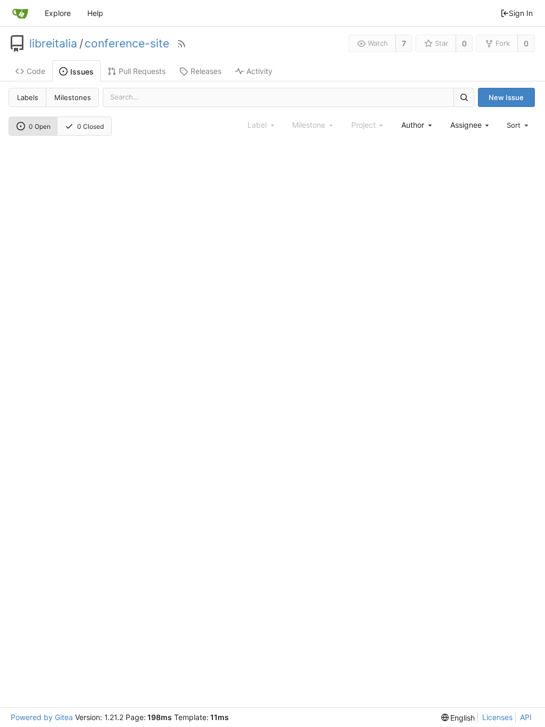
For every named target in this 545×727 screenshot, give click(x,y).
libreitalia (53, 43)
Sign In (521, 13)
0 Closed (90, 126)
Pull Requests (142, 71)
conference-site (127, 43)
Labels (27, 97)
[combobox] (417, 124)
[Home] (20, 13)
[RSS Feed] (181, 43)
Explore (58, 13)
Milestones (72, 97)
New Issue (506, 97)
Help (95, 13)
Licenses (497, 717)
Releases (206, 71)
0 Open (40, 126)
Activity (259, 71)
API (526, 717)
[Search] (463, 97)
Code (36, 71)
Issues (82, 71)
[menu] (518, 125)
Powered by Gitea (42, 717)
